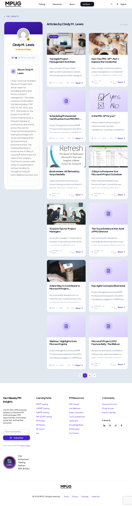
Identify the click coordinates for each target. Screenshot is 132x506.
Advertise (96, 496)
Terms (28, 445)
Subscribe (18, 438)
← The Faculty (11, 16)
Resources (57, 4)
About (72, 4)
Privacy (22, 445)
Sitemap (85, 496)
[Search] (111, 4)
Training (41, 4)
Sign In (123, 4)
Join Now (86, 4)
